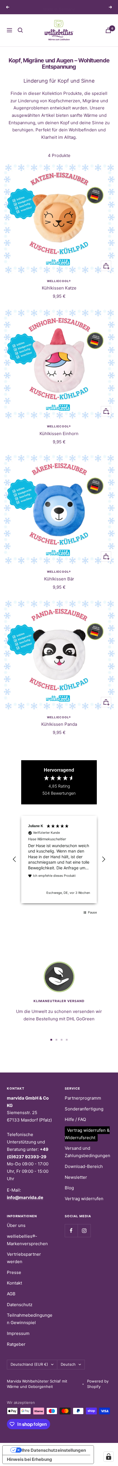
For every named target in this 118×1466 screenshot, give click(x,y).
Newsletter (76, 1177)
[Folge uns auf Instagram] (84, 1230)
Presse (14, 1272)
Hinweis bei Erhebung (29, 1459)
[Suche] (20, 30)
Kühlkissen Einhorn (59, 433)
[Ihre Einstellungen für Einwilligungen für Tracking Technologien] (108, 1456)
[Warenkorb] (108, 30)
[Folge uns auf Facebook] (71, 1230)
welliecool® (59, 281)
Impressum (18, 1333)
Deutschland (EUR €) (29, 1364)
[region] (59, 859)
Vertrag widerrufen (84, 1198)
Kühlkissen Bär (59, 579)
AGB (11, 1293)
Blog (69, 1187)
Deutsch (68, 1364)
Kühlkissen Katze (59, 288)
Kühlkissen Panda (59, 724)
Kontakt (14, 1283)
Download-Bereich (84, 1166)
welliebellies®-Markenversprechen (27, 1239)
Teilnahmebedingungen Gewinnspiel (29, 1318)
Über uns (16, 1225)
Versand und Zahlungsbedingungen (87, 1151)
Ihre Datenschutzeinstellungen (54, 1450)
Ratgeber (16, 1344)
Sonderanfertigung (84, 1109)
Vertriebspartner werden (24, 1257)
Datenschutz (19, 1304)
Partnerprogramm (83, 1098)
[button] (14, 859)
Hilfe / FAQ (75, 1119)
